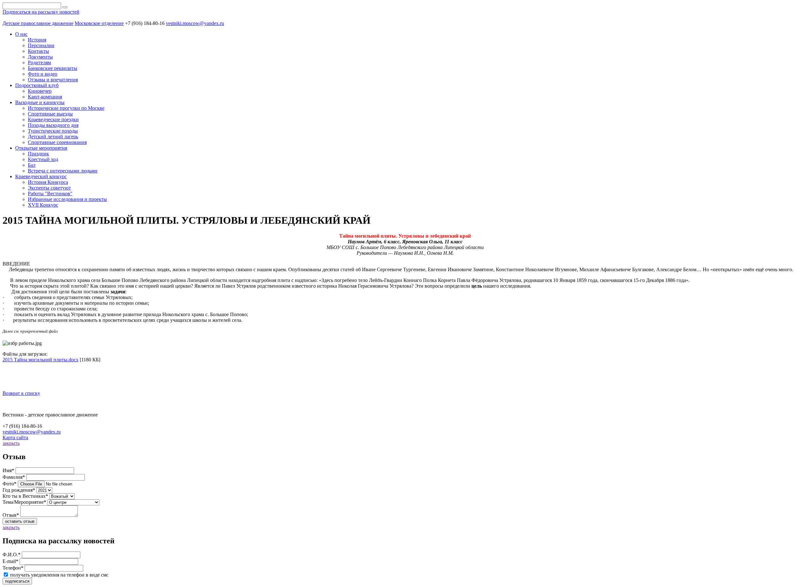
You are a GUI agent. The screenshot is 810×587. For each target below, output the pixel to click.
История (37, 39)
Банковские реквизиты (52, 68)
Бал (31, 165)
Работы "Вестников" (50, 193)
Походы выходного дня (53, 125)
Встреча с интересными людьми (62, 170)
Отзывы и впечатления (53, 79)
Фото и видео (42, 74)
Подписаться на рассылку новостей (41, 12)
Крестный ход (43, 159)
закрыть (11, 443)
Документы (40, 56)
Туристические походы (53, 131)
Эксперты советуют (49, 187)
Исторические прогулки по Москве (66, 108)
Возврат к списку (21, 393)
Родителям (39, 62)
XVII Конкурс (43, 205)
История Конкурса (48, 182)
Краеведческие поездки (53, 119)
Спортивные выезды (50, 113)
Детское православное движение (38, 23)
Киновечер (40, 91)
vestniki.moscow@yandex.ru (195, 23)
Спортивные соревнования (57, 142)
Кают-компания (45, 96)
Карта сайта (15, 437)
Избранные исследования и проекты (67, 199)
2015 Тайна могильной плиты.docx (40, 359)
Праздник (38, 153)
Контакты (38, 51)
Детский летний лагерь (53, 136)
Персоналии (41, 45)
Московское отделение (99, 23)
